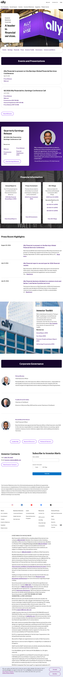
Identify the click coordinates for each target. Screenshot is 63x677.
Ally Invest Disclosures (56, 513)
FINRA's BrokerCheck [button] (27, 586)
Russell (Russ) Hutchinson (22, 419)
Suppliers (37, 7)
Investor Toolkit (29, 49)
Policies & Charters (45, 441)
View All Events (7, 113)
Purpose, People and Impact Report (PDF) (46, 340)
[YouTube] (31, 505)
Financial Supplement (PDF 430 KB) (13, 102)
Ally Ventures (16, 519)
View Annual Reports (11, 218)
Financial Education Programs (30, 517)
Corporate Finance (17, 513)
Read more (30, 274)
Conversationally (30, 513)
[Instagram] (12, 505)
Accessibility (42, 525)
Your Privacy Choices (54, 526)
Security (53, 522)
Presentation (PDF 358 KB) (11, 100)
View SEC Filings (52, 218)
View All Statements (31, 217)
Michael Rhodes (19, 376)
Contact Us (55, 2)
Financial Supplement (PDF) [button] (20, 153)
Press (22, 49)
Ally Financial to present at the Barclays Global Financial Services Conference (39, 246)
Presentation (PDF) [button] (7, 153)
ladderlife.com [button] (30, 616)
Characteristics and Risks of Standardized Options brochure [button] (29, 566)
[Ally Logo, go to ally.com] (3, 2)
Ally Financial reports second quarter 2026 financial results (41, 264)
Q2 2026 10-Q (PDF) (52, 204)
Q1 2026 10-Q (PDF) (52, 207)
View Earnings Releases (12, 161)
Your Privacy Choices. (8, 671)
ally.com (48, 2)
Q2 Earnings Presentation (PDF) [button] (45, 344)
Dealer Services (17, 516)
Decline (55, 674)
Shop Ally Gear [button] (42, 523)
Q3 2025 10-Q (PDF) (52, 210)
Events (4, 49)
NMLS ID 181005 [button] (42, 543)
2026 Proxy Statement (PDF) (31, 198)
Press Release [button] (8, 79)
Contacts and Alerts (49, 49)
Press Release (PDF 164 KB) (11, 104)
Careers (20, 7)
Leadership (15, 441)
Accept (55, 669)
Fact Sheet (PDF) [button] (41, 336)
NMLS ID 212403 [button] (26, 552)
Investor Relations (29, 7)
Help (61, 2)
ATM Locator (42, 517)
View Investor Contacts (10, 464)
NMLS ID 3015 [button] (21, 540)
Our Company (5, 7)
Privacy (53, 519)
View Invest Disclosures (23, 590)
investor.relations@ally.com (13, 460)
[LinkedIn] (22, 505)
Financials (16, 49)
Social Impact (13, 7)
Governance (38, 49)
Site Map (41, 520)
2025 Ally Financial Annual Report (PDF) (10, 198)
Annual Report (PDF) (42, 333)
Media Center (45, 7)
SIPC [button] (30, 584)
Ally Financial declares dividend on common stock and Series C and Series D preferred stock (42, 282)
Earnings (10, 49)
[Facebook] (41, 505)
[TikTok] (51, 505)
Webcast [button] (6, 81)
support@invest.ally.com (24, 609)
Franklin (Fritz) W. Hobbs (22, 399)
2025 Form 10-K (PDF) (52, 197)
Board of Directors (29, 441)
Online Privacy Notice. (8, 673)
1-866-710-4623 (8, 457)
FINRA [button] (26, 584)
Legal (52, 516)
